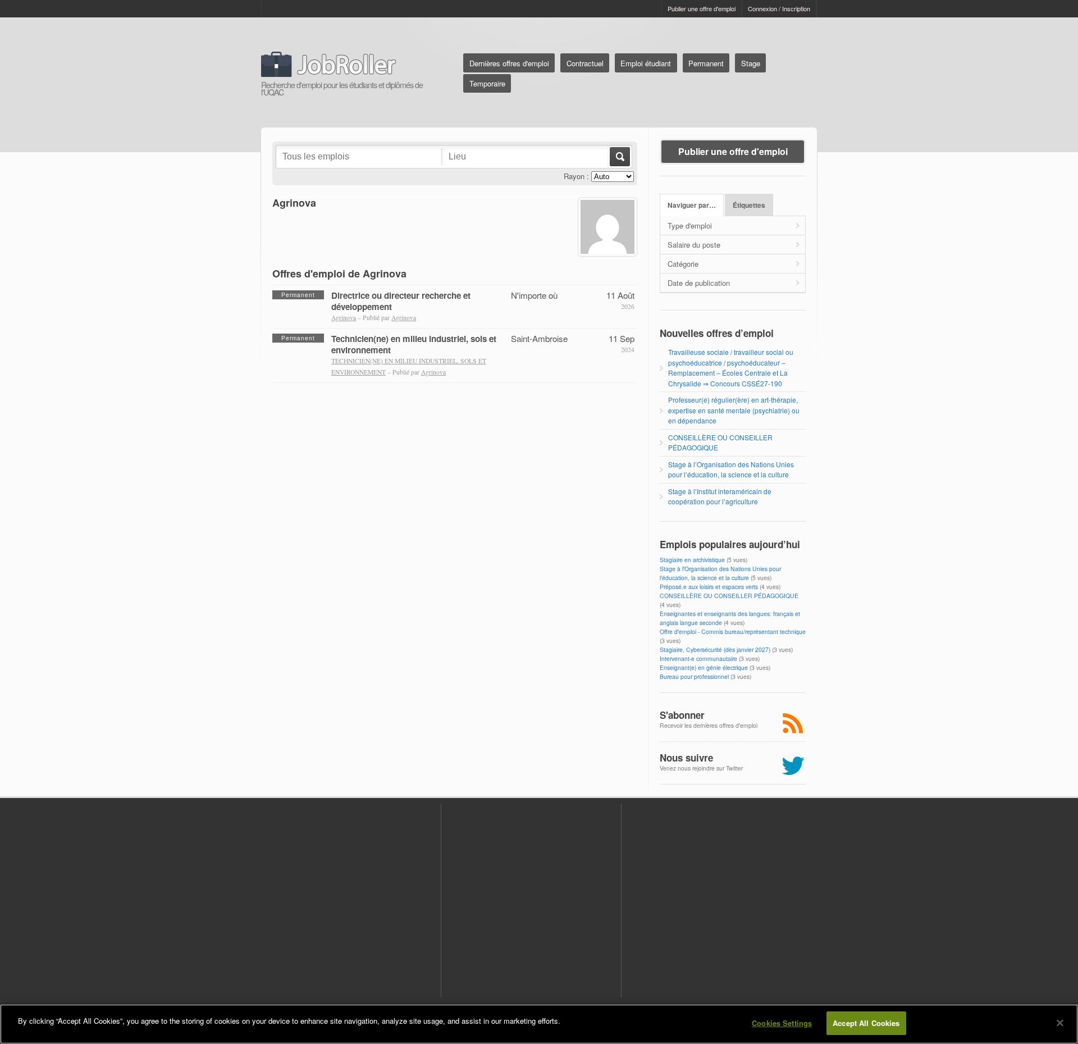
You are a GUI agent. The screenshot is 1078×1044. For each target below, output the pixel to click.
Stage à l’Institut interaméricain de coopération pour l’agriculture (719, 496)
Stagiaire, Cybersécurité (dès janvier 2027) (715, 649)
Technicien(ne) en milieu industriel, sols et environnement (413, 344)
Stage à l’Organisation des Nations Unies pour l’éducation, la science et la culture (731, 469)
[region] (539, 1024)
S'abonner (682, 715)
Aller (619, 156)
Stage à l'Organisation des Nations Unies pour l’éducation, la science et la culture (720, 573)
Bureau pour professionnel (694, 676)
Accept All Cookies (866, 1023)
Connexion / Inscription (779, 8)
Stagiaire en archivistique (692, 559)
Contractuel (585, 63)
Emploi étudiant (645, 63)
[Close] (1060, 1022)
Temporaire (487, 83)
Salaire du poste (694, 244)
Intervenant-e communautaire (698, 658)
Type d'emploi (690, 225)
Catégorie (683, 263)
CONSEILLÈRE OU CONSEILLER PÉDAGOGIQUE (729, 595)
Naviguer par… (692, 205)
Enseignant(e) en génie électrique (704, 667)
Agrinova (343, 317)
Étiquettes (749, 205)
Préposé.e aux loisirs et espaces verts (709, 586)
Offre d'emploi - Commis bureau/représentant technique (733, 631)
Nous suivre (686, 757)
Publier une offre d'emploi (702, 8)
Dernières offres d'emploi (509, 63)
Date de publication (699, 282)
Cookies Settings (782, 1023)
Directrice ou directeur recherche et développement (401, 301)
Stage (750, 63)
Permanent (706, 63)
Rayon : (576, 176)
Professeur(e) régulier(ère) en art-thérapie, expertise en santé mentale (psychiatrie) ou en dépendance (734, 410)
